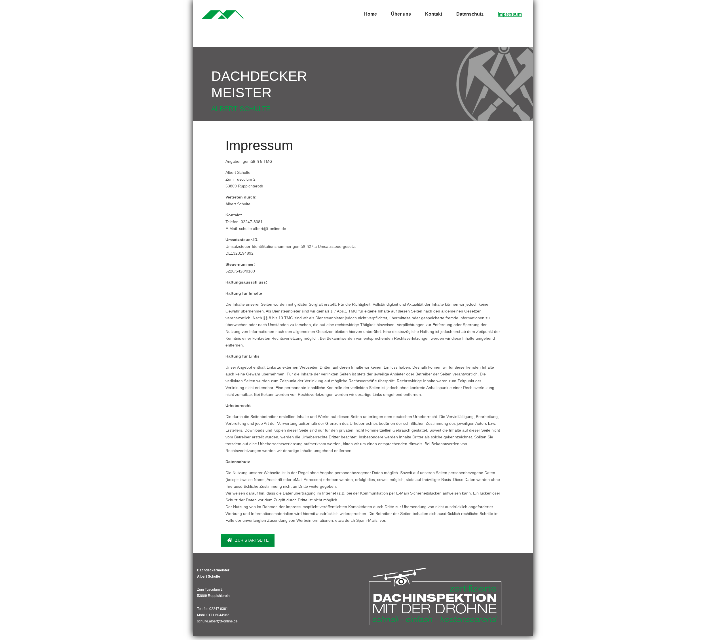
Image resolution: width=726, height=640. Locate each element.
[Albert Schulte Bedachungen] (222, 14)
